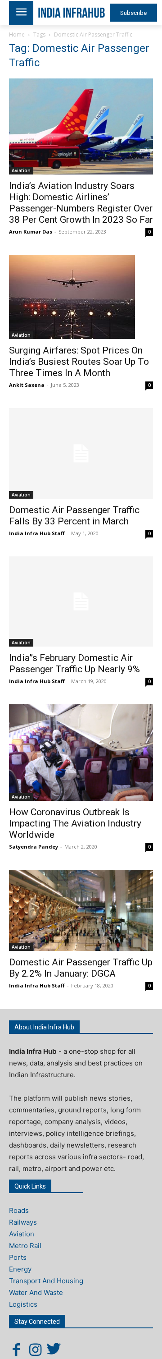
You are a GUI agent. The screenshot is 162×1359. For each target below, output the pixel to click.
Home (17, 34)
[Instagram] (35, 1349)
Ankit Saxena (27, 384)
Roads (19, 1210)
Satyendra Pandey (33, 846)
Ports (18, 1257)
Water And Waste (36, 1292)
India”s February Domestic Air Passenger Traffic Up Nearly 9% (74, 663)
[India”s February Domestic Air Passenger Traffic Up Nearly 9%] (81, 601)
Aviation (21, 170)
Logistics (23, 1304)
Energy (20, 1269)
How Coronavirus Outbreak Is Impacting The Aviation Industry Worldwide (75, 823)
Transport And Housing (46, 1280)
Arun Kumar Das (30, 231)
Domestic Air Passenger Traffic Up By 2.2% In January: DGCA (81, 968)
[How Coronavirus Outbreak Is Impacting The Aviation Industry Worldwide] (81, 752)
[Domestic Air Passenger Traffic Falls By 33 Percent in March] (81, 453)
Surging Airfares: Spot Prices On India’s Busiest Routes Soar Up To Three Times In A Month (79, 361)
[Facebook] (16, 1349)
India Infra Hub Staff (37, 533)
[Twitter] (54, 1349)
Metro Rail (25, 1245)
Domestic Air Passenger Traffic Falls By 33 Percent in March (74, 516)
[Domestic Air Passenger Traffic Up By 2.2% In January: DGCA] (81, 910)
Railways (23, 1222)
